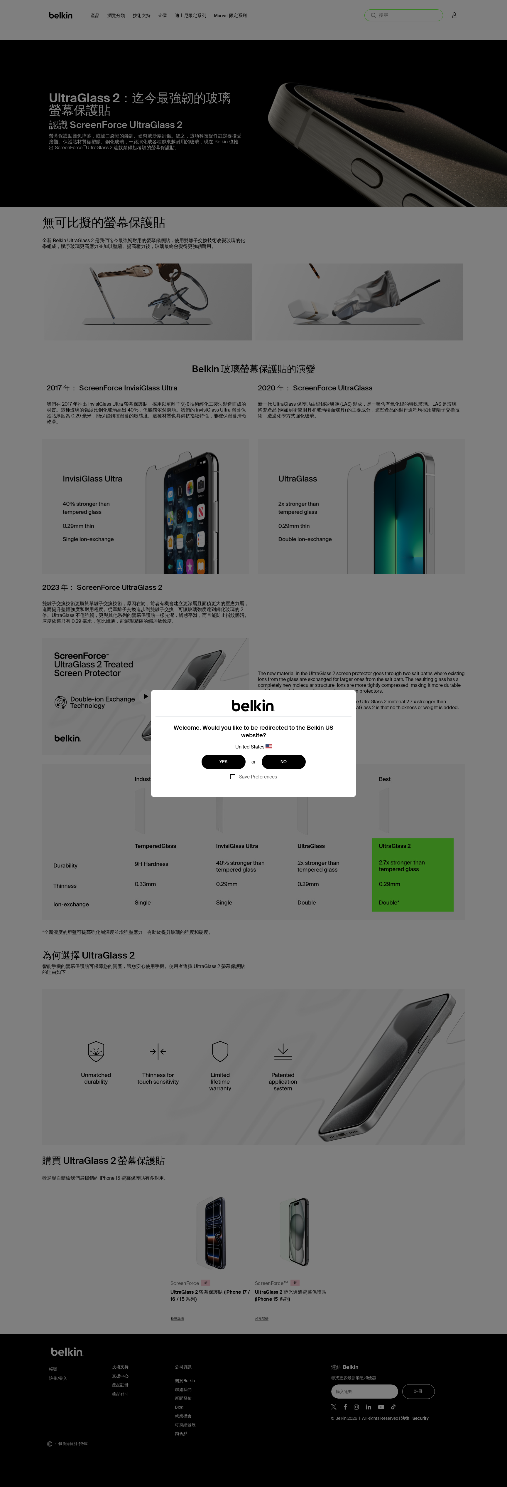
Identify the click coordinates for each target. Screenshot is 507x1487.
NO (283, 761)
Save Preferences (258, 777)
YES (223, 761)
